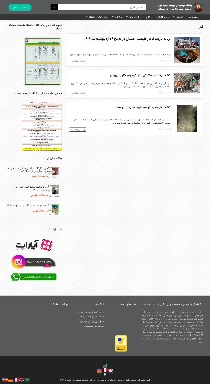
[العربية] (27, 379)
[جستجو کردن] (54, 7)
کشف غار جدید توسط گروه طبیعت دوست (143, 107)
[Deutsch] (11, 379)
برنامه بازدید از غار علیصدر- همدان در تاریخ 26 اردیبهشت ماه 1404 (127, 38)
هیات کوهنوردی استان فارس (90, 312)
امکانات (118, 17)
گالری (148, 17)
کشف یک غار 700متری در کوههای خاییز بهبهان (140, 75)
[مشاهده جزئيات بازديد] (105, 365)
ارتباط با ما (134, 17)
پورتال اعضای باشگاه (98, 17)
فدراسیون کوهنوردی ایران (92, 317)
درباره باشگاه (163, 17)
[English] (22, 379)
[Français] (16, 379)
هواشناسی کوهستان (94, 326)
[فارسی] (5, 379)
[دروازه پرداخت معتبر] (121, 337)
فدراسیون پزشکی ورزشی (92, 321)
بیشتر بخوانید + (78, 61)
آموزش (179, 17)
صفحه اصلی (192, 17)
